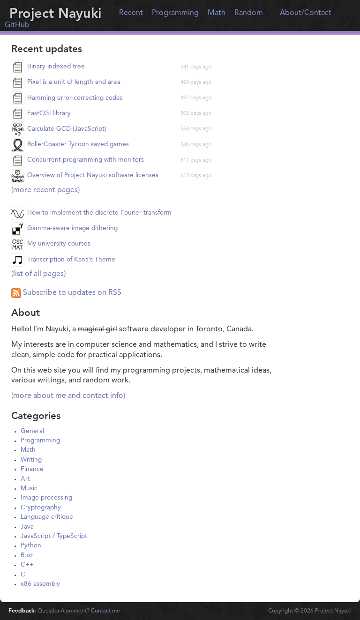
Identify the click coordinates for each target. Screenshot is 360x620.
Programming (175, 13)
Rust (27, 556)
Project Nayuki (55, 14)
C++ (27, 565)
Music (29, 489)
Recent (131, 13)
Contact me (105, 611)
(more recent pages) (45, 190)
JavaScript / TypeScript (54, 536)
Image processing (46, 498)
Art (25, 479)
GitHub (17, 25)
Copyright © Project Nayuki (310, 611)
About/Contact (305, 13)
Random (248, 13)
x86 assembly (40, 584)
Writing (31, 460)
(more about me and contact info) (68, 396)
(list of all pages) (38, 274)
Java (27, 527)
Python (31, 546)
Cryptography (41, 508)
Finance (32, 469)
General (32, 431)
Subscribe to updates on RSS (71, 293)
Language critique (47, 517)
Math (216, 13)
